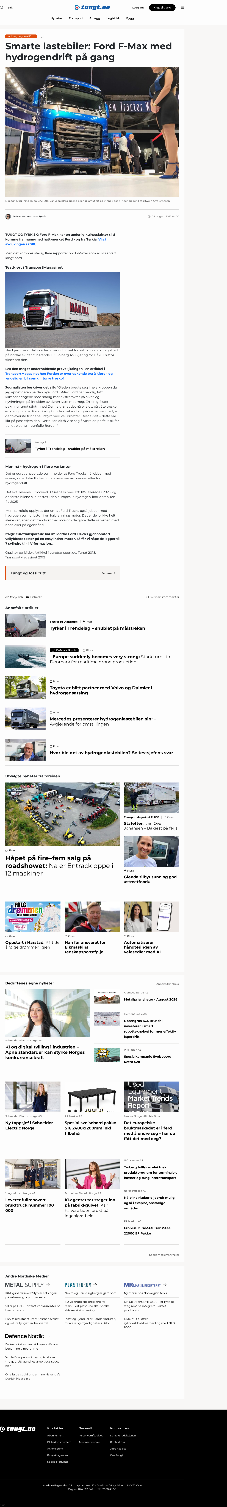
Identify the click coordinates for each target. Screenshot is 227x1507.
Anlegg (94, 18)
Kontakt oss (117, 1442)
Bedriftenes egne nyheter (29, 983)
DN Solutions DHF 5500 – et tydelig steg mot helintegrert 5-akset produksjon (149, 1306)
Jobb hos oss (118, 1448)
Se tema (107, 573)
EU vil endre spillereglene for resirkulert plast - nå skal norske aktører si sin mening (87, 1306)
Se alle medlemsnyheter (164, 1254)
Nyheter (56, 18)
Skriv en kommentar (164, 597)
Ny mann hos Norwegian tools (145, 1293)
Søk (10, 7)
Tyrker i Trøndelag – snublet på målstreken (70, 449)
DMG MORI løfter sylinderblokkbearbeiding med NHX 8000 (149, 1323)
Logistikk (113, 18)
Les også (40, 442)
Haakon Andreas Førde (31, 216)
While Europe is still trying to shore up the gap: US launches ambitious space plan (32, 1361)
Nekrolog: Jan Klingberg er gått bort (90, 1293)
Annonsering (55, 1448)
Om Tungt (116, 1455)
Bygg (130, 18)
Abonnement (55, 1435)
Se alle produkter (57, 1461)
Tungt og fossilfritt (23, 36)
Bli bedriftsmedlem (59, 1442)
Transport (76, 18)
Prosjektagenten (57, 1455)
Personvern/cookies (91, 1435)
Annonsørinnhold (89, 1442)
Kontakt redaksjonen (123, 1435)
